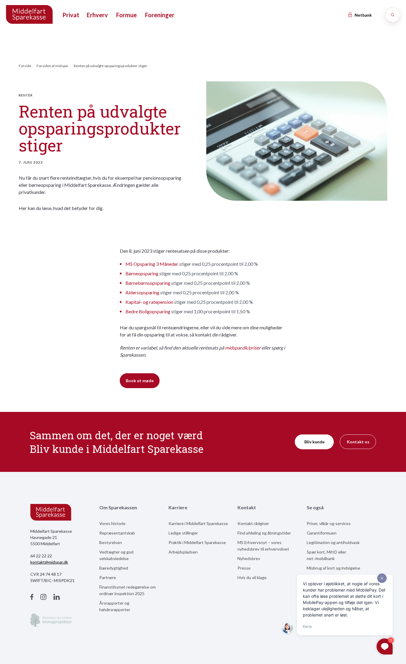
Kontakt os (358, 441)
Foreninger (159, 14)
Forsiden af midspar (52, 66)
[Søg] (392, 14)
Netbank (363, 15)
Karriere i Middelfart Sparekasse (198, 523)
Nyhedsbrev (248, 558)
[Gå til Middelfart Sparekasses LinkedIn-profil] (56, 597)
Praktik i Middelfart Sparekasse (197, 542)
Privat (70, 14)
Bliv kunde (314, 441)
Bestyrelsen (110, 542)
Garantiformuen (321, 532)
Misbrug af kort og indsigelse (333, 567)
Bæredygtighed (113, 567)
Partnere (107, 577)
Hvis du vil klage (252, 577)
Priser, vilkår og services (329, 523)
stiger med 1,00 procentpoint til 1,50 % (187, 311)
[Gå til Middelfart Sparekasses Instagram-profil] (43, 597)
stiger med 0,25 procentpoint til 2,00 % (191, 264)
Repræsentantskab (117, 532)
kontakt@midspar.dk (49, 562)
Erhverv (97, 14)
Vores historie (112, 523)
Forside (25, 66)
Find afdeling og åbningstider (264, 532)
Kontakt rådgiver (253, 523)
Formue (126, 14)
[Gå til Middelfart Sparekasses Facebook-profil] (31, 597)
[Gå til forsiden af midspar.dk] (29, 15)
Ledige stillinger (183, 532)
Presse (244, 567)
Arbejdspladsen (183, 551)
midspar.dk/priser (243, 347)
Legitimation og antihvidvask (333, 542)
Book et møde (140, 380)
